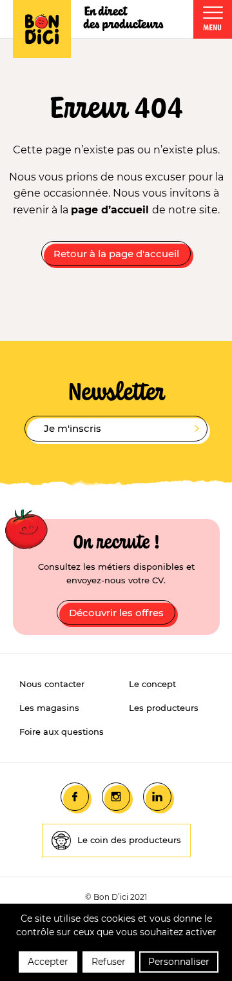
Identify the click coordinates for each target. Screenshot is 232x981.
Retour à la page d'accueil (116, 254)
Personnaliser (178, 961)
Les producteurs (163, 708)
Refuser (109, 961)
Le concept (152, 684)
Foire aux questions (61, 731)
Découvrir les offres (116, 613)
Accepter (48, 961)
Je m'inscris (72, 428)
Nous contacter (51, 684)
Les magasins (49, 708)
